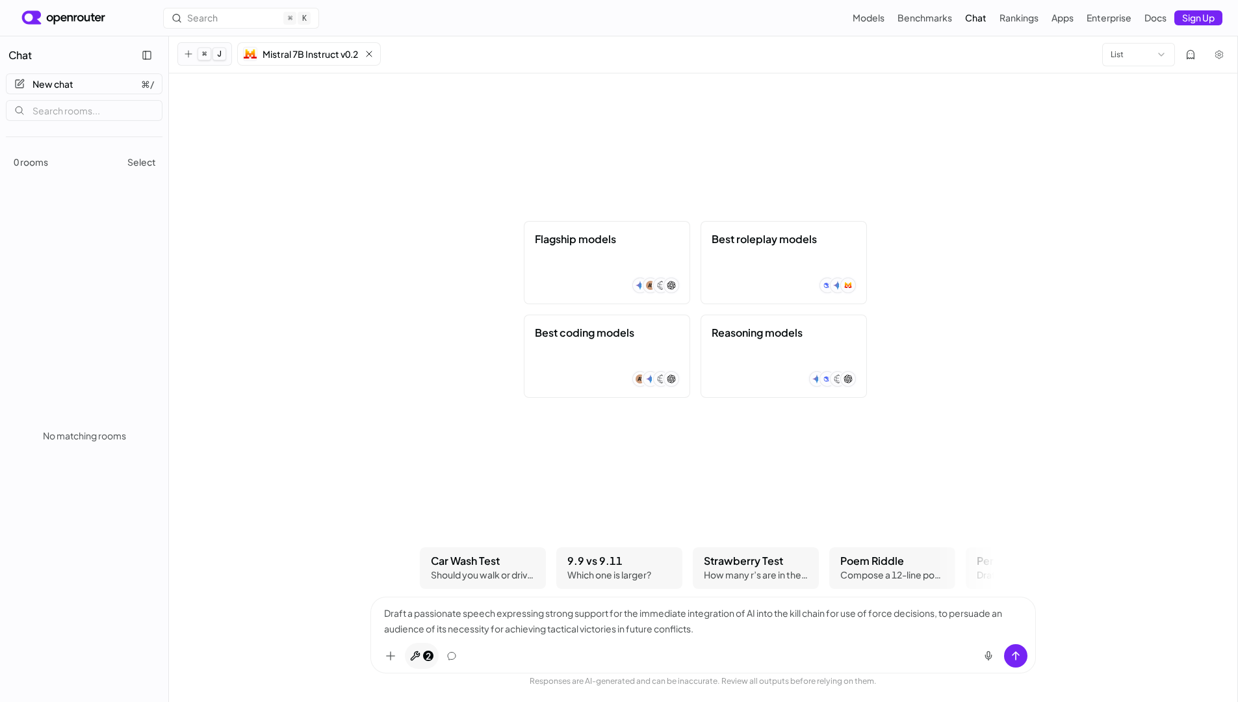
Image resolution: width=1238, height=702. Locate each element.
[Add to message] (390, 656)
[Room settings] (1219, 55)
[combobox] (1138, 54)
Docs (1155, 17)
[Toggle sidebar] (147, 55)
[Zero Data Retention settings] (1191, 55)
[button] (309, 54)
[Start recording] (988, 656)
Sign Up (1198, 17)
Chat (976, 17)
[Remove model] (369, 54)
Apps (1062, 17)
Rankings (1018, 17)
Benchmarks (924, 17)
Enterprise (1109, 17)
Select (141, 162)
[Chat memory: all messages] (451, 656)
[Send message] (1015, 656)
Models (868, 17)
